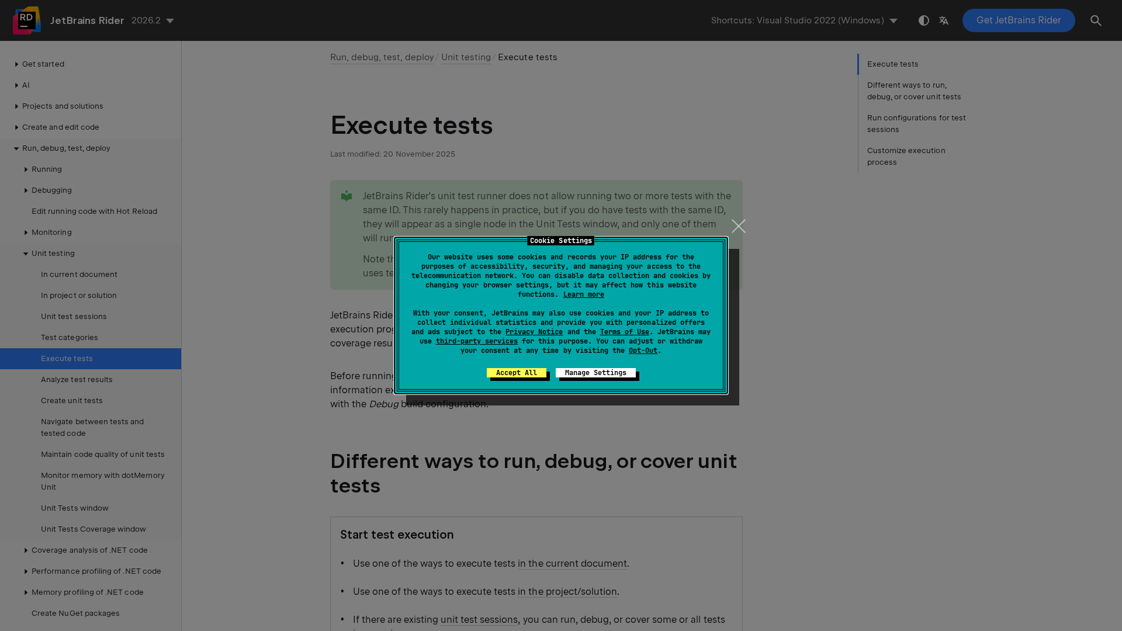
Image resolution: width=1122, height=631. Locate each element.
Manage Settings (595, 372)
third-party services (477, 341)
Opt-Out (643, 350)
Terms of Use (624, 332)
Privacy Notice (534, 332)
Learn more (583, 294)
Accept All (516, 372)
